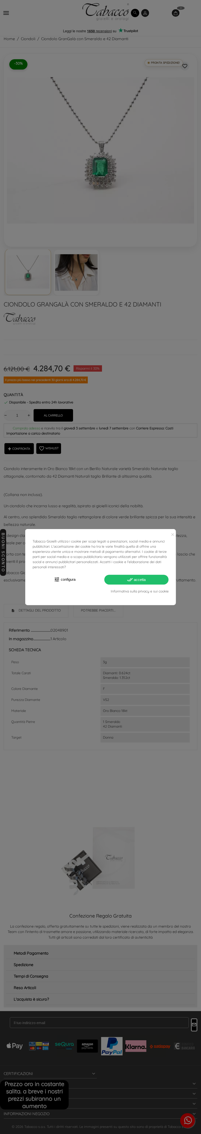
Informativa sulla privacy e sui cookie (140, 591)
